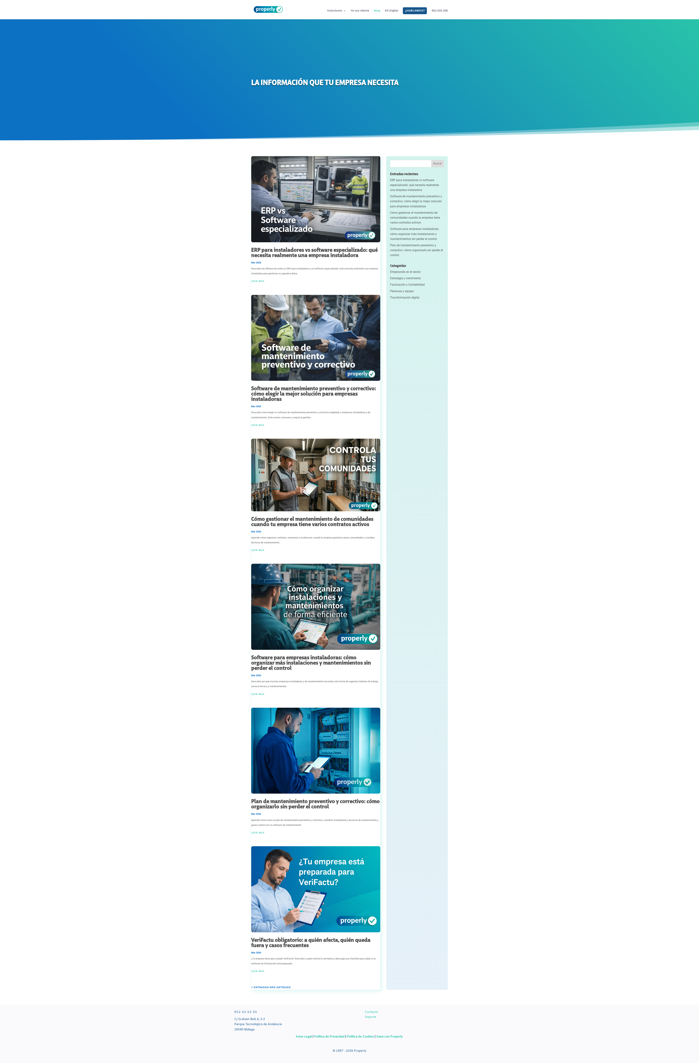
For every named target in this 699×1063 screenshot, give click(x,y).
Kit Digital (391, 11)
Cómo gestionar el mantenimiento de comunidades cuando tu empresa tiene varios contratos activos (312, 522)
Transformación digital (404, 297)
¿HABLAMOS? (415, 11)
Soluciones (334, 11)
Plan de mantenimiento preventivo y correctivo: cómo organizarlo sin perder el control (315, 804)
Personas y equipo (402, 291)
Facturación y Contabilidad (407, 284)
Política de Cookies (360, 1037)
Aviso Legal (304, 1037)
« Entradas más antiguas (271, 987)
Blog (377, 11)
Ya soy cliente (360, 11)
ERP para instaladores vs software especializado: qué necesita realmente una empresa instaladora (314, 253)
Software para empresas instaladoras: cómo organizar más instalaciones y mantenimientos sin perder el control (311, 663)
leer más (257, 281)
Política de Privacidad (329, 1037)
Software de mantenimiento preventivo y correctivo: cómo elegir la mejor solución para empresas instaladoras (313, 394)
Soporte (370, 1017)
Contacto (371, 1012)
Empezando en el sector (405, 272)
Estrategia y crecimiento (405, 278)
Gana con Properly (389, 1037)
